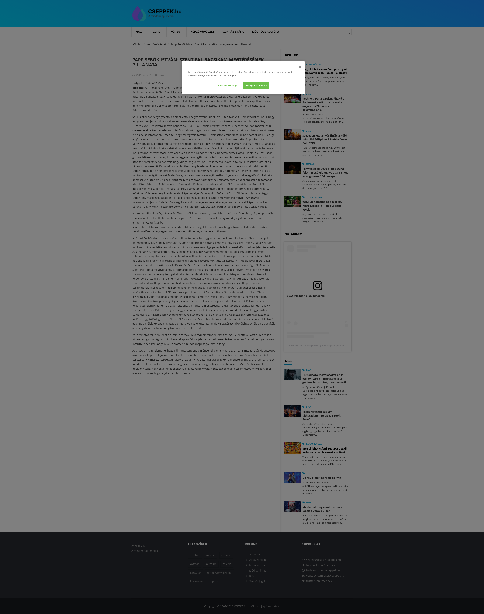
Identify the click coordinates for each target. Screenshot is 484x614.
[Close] (300, 67)
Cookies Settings (227, 85)
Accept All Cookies (256, 85)
